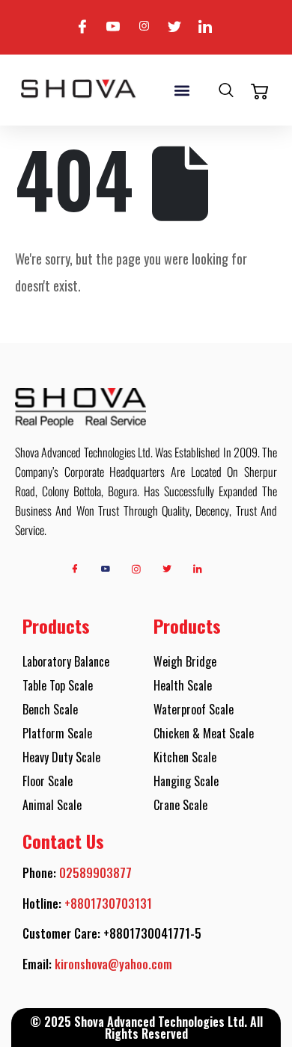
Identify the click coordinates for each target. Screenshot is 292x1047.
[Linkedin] (205, 27)
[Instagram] (144, 27)
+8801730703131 (108, 903)
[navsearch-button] (226, 92)
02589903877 (95, 873)
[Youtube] (113, 27)
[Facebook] (82, 27)
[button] (181, 90)
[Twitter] (174, 27)
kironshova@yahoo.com (113, 964)
